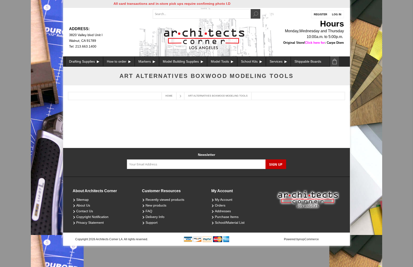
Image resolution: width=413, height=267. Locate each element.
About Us (83, 205)
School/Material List (230, 222)
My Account (223, 200)
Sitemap (82, 200)
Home (169, 95)
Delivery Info (155, 217)
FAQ (149, 211)
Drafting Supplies (82, 61)
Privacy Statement (90, 222)
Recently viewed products (165, 200)
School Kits (250, 61)
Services (276, 61)
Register (320, 14)
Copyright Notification (92, 217)
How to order (117, 61)
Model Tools (220, 61)
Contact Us (84, 211)
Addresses (223, 211)
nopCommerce (309, 239)
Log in (336, 14)
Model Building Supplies (181, 61)
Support (152, 222)
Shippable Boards (307, 61)
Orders (220, 205)
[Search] (255, 14)
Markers (145, 61)
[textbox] (202, 14)
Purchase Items (227, 217)
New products (156, 205)
